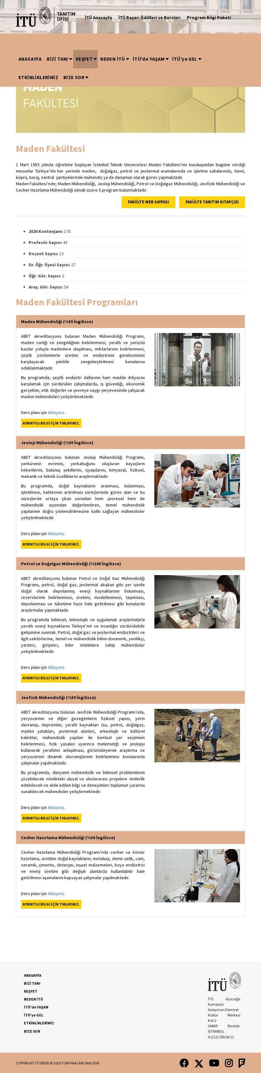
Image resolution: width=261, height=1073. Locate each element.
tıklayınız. (56, 412)
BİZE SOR (73, 77)
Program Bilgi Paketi (209, 17)
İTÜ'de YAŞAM (149, 59)
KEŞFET (84, 59)
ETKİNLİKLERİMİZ (38, 77)
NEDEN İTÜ (112, 59)
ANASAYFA (30, 59)
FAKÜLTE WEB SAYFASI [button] (148, 202)
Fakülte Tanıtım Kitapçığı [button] (212, 202)
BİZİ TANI (57, 59)
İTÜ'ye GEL (184, 59)
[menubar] (130, 68)
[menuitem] (30, 59)
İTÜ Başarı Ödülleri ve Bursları (149, 17)
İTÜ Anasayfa (98, 17)
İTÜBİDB (42, 1063)
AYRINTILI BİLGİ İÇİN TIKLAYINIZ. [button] (51, 423)
